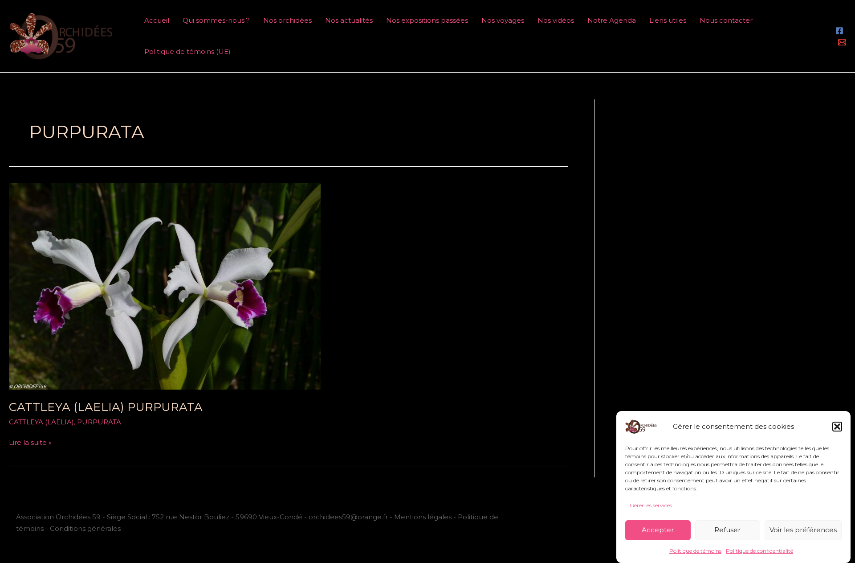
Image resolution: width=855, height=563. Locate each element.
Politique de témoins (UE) (187, 51)
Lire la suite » (30, 442)
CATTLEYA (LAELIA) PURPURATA (106, 407)
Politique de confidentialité (759, 550)
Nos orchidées (287, 20)
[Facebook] (839, 31)
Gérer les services (651, 505)
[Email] (842, 42)
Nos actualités (349, 20)
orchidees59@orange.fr (349, 517)
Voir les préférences (803, 530)
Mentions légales (423, 517)
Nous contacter (726, 20)
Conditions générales (85, 528)
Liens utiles (667, 20)
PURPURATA (99, 422)
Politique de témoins (695, 550)
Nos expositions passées (427, 20)
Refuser (727, 530)
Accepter (658, 530)
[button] (837, 426)
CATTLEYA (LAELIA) (41, 422)
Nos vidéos (555, 20)
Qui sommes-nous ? (216, 20)
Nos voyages (502, 20)
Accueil (156, 20)
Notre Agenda (611, 20)
